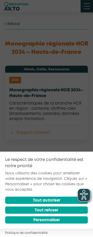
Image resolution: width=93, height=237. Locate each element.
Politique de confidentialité (26, 233)
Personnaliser (46, 220)
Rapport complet (33, 133)
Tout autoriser (46, 200)
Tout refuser (46, 210)
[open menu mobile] (87, 6)
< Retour (12, 24)
